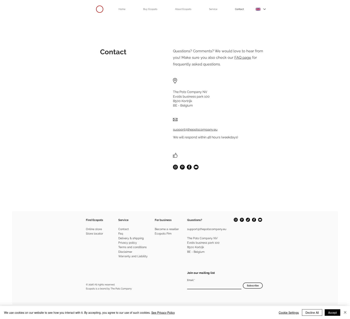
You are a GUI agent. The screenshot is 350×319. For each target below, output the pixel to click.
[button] (150, 9)
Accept (332, 312)
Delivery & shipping (131, 238)
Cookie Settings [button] (289, 312)
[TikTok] (248, 220)
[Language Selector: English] (261, 9)
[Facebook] (189, 167)
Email (190, 280)
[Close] (345, 312)
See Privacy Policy (163, 312)
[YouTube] (196, 167)
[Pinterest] (182, 167)
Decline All (312, 312)
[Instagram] (175, 167)
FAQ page (242, 57)
